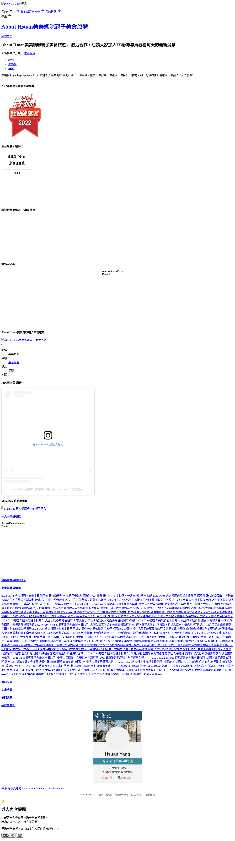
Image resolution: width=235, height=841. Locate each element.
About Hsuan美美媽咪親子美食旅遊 (44, 27)
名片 (11, 68)
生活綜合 (29, 53)
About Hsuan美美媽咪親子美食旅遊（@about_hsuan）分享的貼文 (48, 489)
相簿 (11, 60)
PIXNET (92, 794)
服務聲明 (150, 794)
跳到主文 (6, 36)
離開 (20, 835)
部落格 (12, 64)
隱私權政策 (136, 794)
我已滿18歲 (8, 835)
